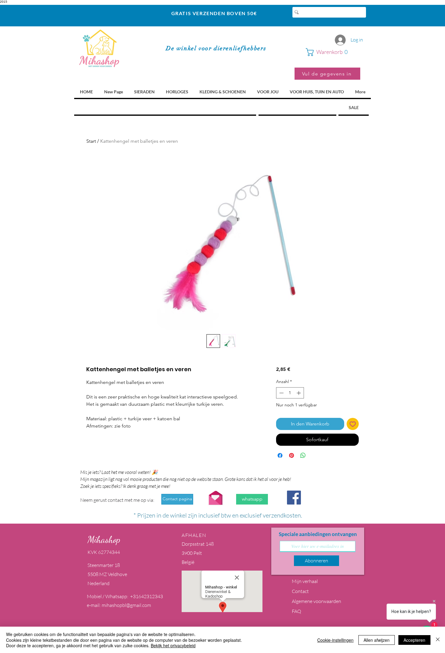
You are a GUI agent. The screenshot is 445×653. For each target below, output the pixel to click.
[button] (333, 52)
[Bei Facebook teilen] (280, 455)
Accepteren (414, 640)
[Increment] (299, 393)
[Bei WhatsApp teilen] (303, 455)
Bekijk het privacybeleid (173, 645)
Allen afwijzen (377, 640)
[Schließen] (437, 639)
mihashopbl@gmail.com (126, 605)
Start (91, 141)
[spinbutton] (290, 393)
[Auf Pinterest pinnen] (291, 455)
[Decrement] (281, 393)
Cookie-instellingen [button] (335, 640)
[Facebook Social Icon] (294, 498)
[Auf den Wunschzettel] (353, 424)
